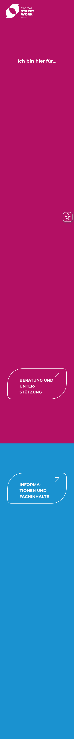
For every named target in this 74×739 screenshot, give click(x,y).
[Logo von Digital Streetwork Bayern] (20, 10)
